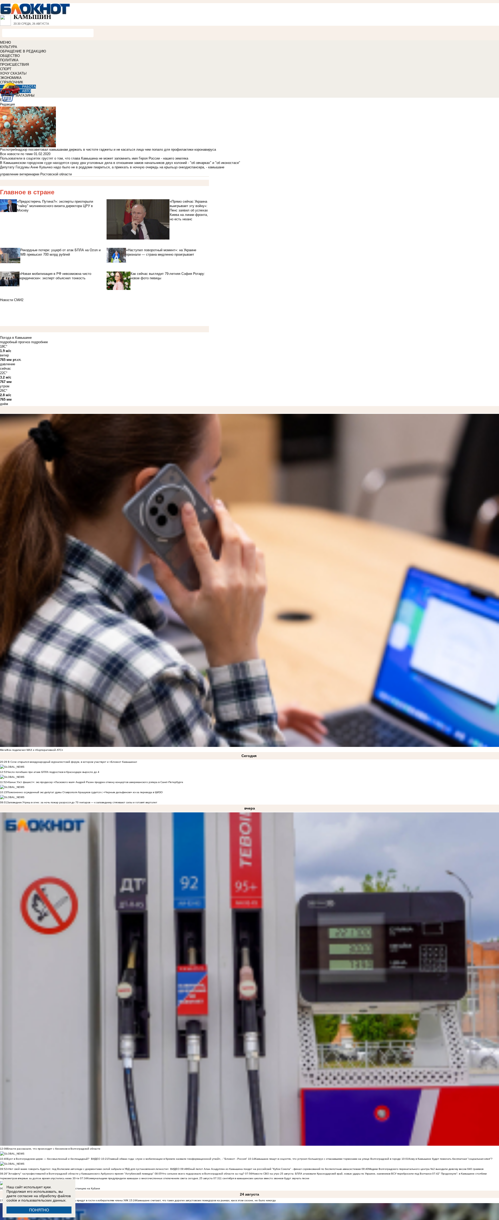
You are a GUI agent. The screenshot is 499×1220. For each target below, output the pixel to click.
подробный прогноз (15, 342)
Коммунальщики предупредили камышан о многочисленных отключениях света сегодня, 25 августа (150, 1178)
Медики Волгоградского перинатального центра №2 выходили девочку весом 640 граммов (426, 1169)
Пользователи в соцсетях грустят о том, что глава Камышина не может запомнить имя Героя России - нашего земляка (94, 158)
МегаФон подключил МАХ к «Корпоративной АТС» (31, 749)
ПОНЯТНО (39, 1210)
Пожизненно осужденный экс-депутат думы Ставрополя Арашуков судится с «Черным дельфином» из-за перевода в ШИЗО (85, 792)
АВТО (26, 91)
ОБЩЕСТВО (10, 56)
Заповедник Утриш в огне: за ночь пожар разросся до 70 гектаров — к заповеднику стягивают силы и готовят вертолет (82, 802)
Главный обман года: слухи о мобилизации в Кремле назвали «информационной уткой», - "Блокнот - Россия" (177, 1158)
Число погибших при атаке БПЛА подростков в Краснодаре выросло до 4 (53, 772)
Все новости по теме (16, 154)
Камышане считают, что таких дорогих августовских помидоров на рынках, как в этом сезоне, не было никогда (206, 1200)
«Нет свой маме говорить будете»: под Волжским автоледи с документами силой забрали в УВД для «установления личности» (88, 1169)
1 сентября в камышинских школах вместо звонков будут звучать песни (264, 1178)
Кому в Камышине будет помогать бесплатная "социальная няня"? (451, 1158)
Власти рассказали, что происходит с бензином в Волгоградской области (53, 1148)
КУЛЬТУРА (8, 47)
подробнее (39, 342)
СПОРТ (5, 69)
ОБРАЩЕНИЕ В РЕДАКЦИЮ (23, 51)
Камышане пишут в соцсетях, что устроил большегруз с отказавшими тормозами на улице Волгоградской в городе (328, 1158)
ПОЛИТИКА (9, 60)
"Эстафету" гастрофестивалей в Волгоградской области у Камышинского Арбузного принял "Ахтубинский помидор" (80, 1173)
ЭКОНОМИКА (11, 78)
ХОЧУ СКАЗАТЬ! (13, 73)
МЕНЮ (5, 42)
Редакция (7, 104)
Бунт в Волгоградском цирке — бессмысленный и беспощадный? (48, 1158)
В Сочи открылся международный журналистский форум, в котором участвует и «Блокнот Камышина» (72, 761)
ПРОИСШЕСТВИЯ (14, 65)
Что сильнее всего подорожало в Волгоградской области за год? (203, 1173)
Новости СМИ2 (11, 300)
